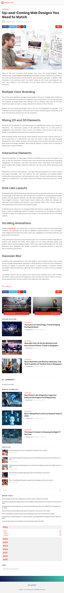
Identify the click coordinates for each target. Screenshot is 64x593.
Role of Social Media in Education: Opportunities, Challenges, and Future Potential (31, 480)
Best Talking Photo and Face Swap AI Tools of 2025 (43, 415)
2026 (5, 527)
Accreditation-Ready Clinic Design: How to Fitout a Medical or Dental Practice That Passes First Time (34, 458)
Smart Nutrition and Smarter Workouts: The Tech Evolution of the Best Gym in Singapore (43, 363)
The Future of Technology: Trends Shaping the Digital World (42, 326)
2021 (5, 552)
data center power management (10, 568)
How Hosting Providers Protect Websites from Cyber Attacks (18, 521)
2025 (5, 539)
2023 (5, 546)
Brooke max (10, 21)
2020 (5, 556)
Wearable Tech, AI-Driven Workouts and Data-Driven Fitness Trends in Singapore (41, 344)
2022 (5, 549)
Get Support (32, 585)
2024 (5, 542)
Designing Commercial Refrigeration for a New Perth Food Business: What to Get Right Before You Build (35, 466)
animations (12, 228)
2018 (5, 559)
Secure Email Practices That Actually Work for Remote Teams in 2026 (28, 450)
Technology (5, 9)
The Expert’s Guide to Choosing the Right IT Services (42, 433)
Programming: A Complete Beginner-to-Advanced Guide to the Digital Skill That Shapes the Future (28, 516)
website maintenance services (28, 75)
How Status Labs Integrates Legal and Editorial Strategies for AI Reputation (40, 396)
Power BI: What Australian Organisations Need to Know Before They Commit (29, 473)
